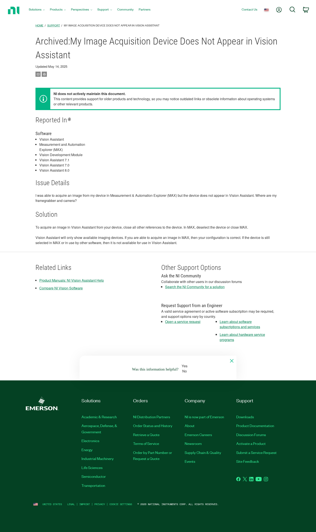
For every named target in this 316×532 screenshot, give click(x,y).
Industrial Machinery (97, 458)
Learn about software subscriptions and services (240, 324)
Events (190, 461)
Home (39, 25)
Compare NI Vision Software (61, 288)
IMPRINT (84, 504)
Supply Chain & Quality (203, 452)
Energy (87, 449)
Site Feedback (247, 461)
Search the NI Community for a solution (195, 286)
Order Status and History (152, 425)
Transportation (93, 485)
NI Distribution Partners (151, 416)
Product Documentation (255, 425)
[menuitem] (36, 10)
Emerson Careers (198, 434)
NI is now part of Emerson (204, 416)
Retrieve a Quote (146, 434)
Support (53, 25)
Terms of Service (146, 443)
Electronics (90, 440)
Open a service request (182, 321)
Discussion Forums (251, 434)
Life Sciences (92, 467)
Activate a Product (251, 443)
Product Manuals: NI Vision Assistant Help (71, 280)
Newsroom (193, 443)
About (190, 425)
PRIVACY (99, 504)
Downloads (245, 416)
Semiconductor (93, 476)
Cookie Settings (120, 504)
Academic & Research (99, 416)
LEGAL (71, 504)
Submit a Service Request (256, 452)
